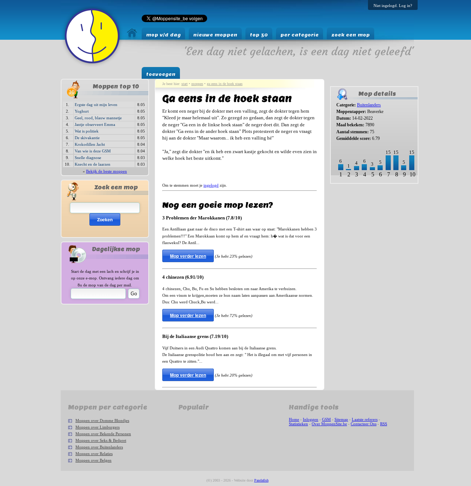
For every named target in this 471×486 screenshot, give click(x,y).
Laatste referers (365, 419)
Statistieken (298, 424)
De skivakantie (87, 137)
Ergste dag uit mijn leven (96, 104)
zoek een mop (350, 35)
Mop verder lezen (188, 256)
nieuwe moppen (215, 35)
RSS (383, 424)
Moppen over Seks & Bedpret (100, 440)
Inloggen (310, 419)
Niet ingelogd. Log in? (392, 5)
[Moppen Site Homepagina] (92, 65)
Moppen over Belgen (93, 460)
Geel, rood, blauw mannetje (98, 118)
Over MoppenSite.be (329, 424)
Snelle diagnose (88, 157)
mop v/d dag (163, 35)
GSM (326, 419)
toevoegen (161, 74)
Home (294, 419)
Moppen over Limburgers (97, 427)
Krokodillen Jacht (90, 144)
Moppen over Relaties (94, 453)
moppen (197, 84)
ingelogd (211, 185)
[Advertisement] (353, 210)
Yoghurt (82, 111)
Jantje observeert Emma (95, 124)
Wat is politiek (87, 131)
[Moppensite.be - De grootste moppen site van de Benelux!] (132, 37)
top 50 (259, 35)
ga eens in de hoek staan (224, 84)
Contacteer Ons (363, 424)
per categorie (299, 35)
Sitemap (341, 419)
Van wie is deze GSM (93, 151)
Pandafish (261, 480)
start (184, 84)
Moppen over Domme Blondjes (102, 420)
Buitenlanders (369, 105)
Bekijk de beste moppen (106, 171)
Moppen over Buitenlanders (99, 447)
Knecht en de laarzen (92, 164)
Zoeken (105, 219)
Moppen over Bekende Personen (103, 434)
